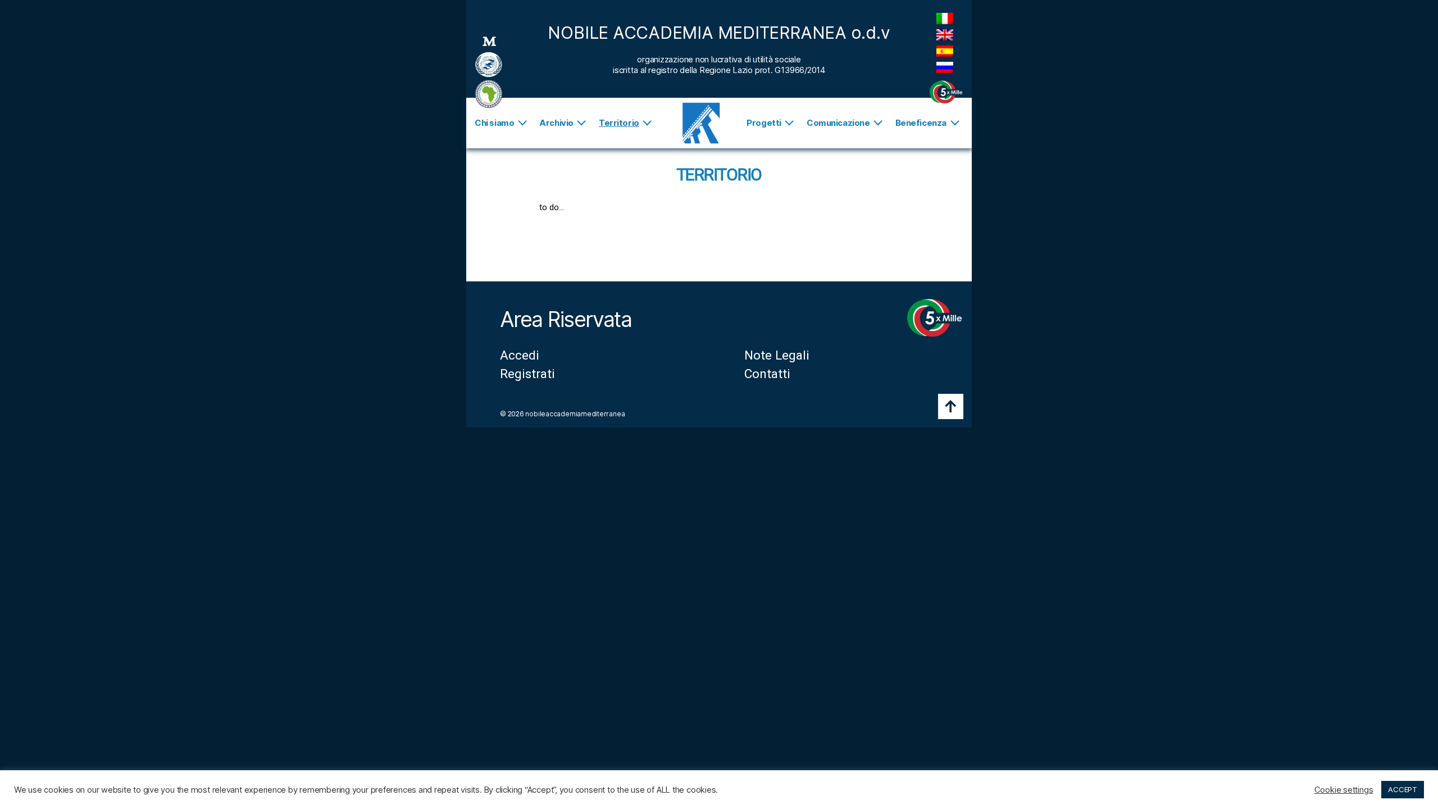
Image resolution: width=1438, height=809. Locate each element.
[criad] (489, 94)
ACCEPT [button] (1402, 789)
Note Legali (776, 355)
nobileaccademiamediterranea (575, 414)
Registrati (527, 373)
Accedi (519, 355)
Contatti (767, 373)
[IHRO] (489, 65)
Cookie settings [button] (1343, 790)
